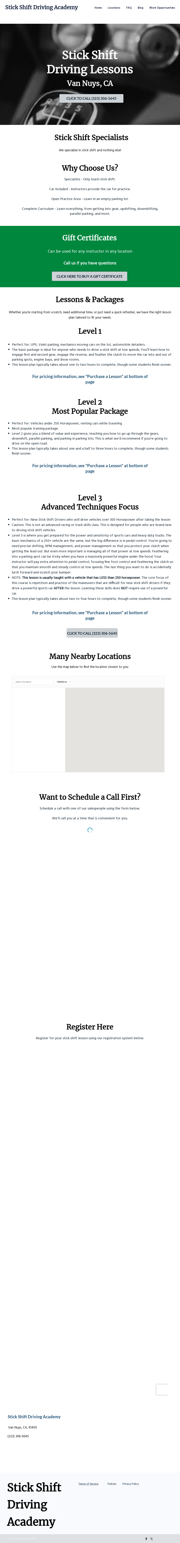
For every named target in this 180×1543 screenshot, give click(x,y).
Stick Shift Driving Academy (41, 7)
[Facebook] (146, 1539)
